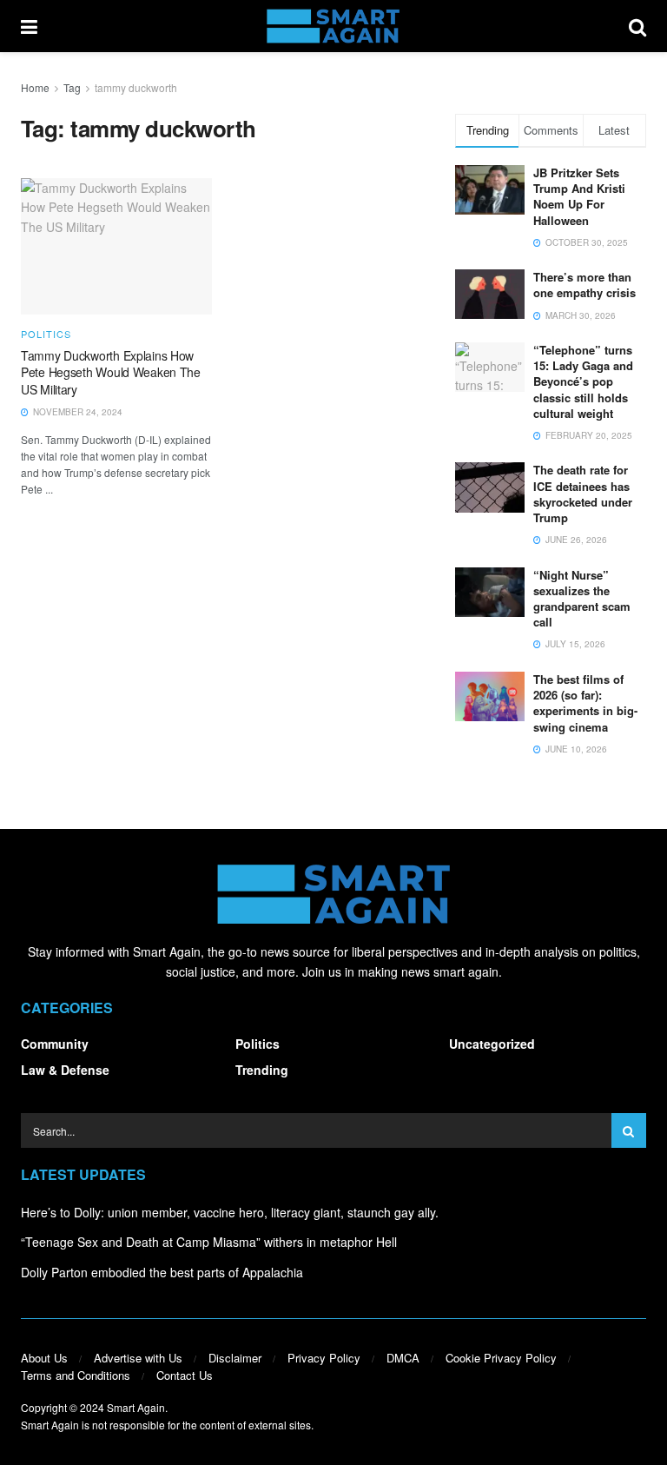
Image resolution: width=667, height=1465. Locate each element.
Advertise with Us (138, 1357)
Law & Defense (65, 1069)
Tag (72, 87)
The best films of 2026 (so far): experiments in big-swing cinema (585, 703)
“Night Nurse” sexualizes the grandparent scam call (582, 599)
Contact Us (184, 1375)
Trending (261, 1069)
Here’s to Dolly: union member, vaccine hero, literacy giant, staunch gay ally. (230, 1212)
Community (55, 1043)
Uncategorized (492, 1043)
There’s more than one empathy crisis (584, 284)
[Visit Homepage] (333, 26)
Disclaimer (234, 1357)
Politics (46, 334)
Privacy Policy (323, 1357)
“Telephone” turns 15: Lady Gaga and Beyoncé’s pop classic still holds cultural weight (583, 381)
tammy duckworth (136, 87)
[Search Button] (637, 26)
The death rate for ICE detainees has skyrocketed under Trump (582, 493)
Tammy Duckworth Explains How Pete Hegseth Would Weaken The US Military (111, 372)
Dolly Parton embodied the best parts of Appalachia (162, 1272)
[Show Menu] (29, 26)
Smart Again (136, 1407)
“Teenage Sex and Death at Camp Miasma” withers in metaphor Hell (209, 1241)
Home (35, 87)
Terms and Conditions (75, 1375)
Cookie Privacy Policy (501, 1357)
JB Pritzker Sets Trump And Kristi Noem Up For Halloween (579, 196)
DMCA (402, 1357)
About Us (44, 1357)
